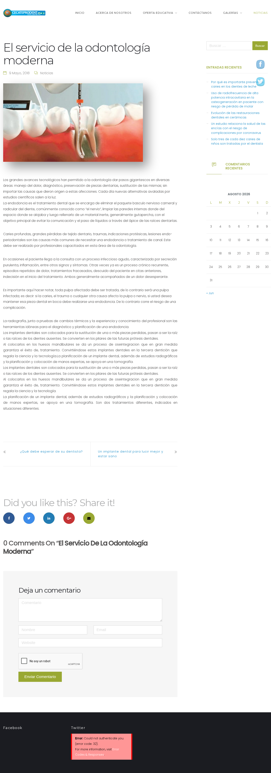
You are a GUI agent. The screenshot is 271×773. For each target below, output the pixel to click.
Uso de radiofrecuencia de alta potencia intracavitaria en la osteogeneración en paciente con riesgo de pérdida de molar (237, 100)
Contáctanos (200, 12)
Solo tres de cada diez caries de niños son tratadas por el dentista (237, 141)
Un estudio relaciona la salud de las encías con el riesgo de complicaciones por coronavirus (238, 128)
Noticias (261, 12)
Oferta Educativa (158, 12)
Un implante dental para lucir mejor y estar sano (130, 453)
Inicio (79, 12)
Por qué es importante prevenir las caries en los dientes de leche (237, 84)
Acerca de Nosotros (114, 12)
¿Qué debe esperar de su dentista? (51, 451)
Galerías (230, 12)
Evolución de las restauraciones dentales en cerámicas (235, 115)
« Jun (210, 293)
